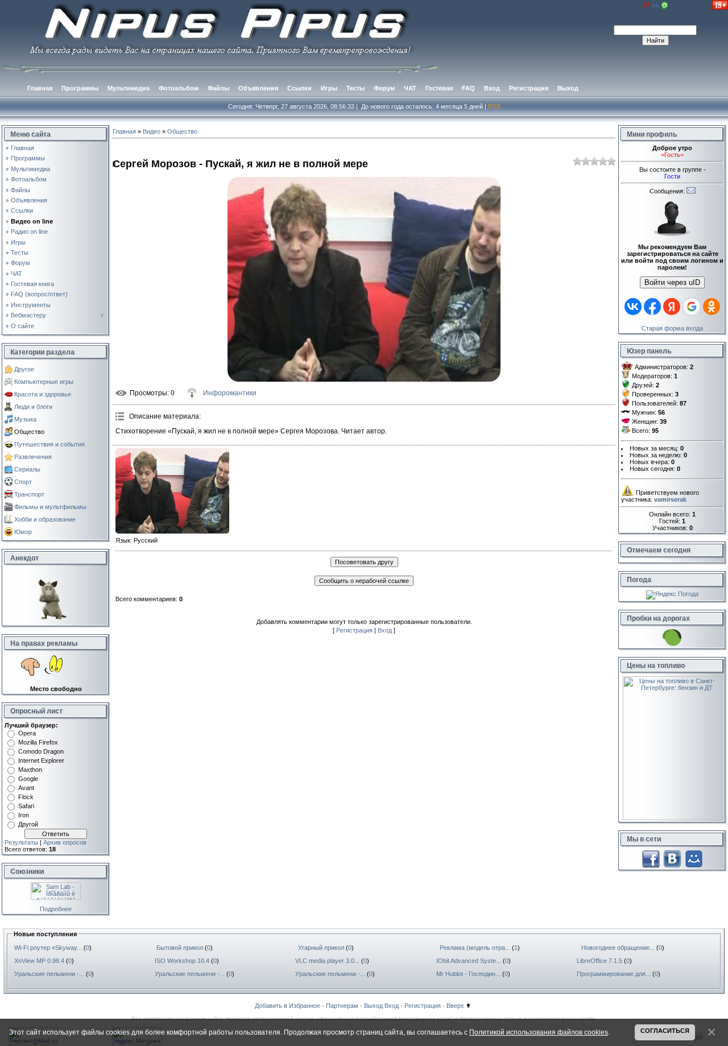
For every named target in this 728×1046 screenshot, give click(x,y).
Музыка (25, 419)
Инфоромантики (230, 393)
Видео (151, 131)
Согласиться (664, 1030)
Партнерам (342, 1005)
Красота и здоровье (42, 394)
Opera (27, 733)
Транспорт (29, 494)
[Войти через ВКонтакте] (633, 306)
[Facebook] (651, 858)
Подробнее (56, 909)
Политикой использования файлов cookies (538, 1032)
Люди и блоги (33, 406)
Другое (24, 369)
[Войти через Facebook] (652, 306)
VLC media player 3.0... (327, 960)
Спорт (23, 481)
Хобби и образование (45, 519)
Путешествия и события (49, 444)
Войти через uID (672, 282)
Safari (26, 806)
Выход (373, 1005)
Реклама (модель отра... (475, 947)
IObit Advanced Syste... (468, 960)
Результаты (21, 842)
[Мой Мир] (694, 858)
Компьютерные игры (43, 381)
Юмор (23, 531)
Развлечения (33, 456)
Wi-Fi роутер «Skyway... (48, 947)
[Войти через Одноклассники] (711, 306)
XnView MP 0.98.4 (39, 960)
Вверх (455, 1005)
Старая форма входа (672, 328)
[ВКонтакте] (672, 858)
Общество (29, 431)
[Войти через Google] (691, 306)
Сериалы (27, 469)
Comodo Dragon (41, 751)
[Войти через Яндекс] (671, 306)
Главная (124, 131)
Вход (385, 630)
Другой (28, 824)
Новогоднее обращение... (618, 947)
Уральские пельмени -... (49, 973)
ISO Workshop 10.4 (182, 960)
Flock (26, 796)
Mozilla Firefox (38, 742)
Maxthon (30, 769)
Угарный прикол (321, 947)
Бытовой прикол (179, 947)
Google (28, 778)
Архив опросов (64, 842)
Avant (26, 787)
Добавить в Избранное (287, 1005)
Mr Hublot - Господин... (468, 973)
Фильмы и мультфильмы (50, 506)
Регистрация (354, 630)
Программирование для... (614, 973)
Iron (23, 815)
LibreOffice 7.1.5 (599, 960)
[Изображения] (172, 491)
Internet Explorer (41, 760)
